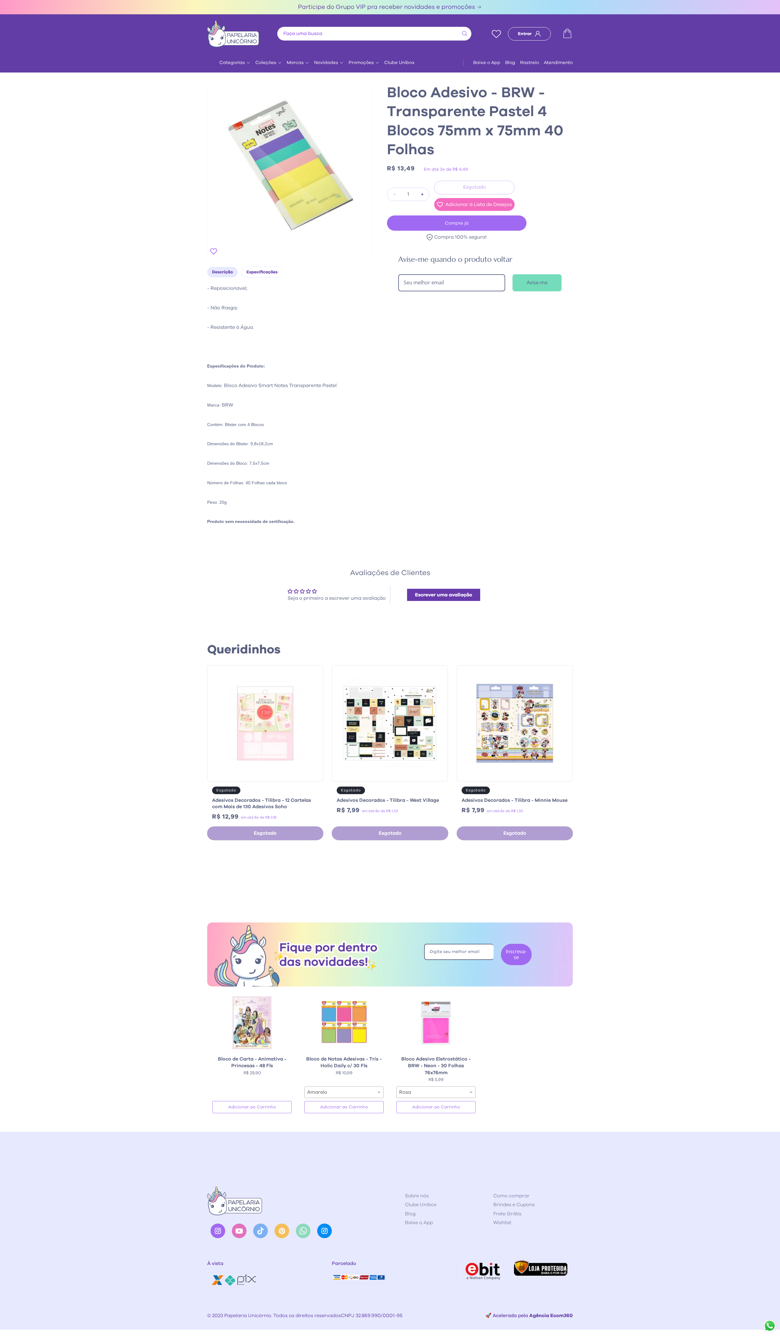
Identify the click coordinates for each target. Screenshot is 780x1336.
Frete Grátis (507, 1213)
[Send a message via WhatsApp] (770, 1326)
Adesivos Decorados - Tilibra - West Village (388, 800)
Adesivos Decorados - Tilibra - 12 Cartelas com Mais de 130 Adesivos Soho (261, 803)
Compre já (457, 223)
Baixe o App (486, 62)
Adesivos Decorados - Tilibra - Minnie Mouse (515, 800)
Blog (510, 62)
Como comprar (511, 1195)
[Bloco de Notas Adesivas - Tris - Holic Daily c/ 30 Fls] (344, 1022)
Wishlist (502, 1222)
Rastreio (529, 62)
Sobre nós (417, 1195)
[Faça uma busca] (464, 33)
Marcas (295, 62)
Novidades (326, 62)
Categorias (232, 62)
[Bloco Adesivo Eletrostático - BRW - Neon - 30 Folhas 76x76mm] (436, 1022)
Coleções (265, 62)
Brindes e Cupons (514, 1204)
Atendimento (558, 62)
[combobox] (374, 34)
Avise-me (537, 282)
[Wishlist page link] (496, 33)
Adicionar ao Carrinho (252, 1107)
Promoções (361, 62)
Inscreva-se (516, 954)
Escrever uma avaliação (443, 594)
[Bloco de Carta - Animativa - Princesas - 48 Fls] (252, 1022)
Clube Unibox (399, 62)
